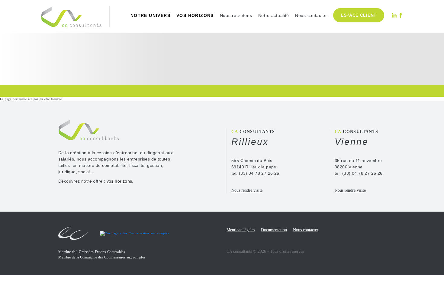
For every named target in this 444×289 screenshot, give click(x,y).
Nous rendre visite (246, 190)
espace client (359, 15)
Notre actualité (273, 15)
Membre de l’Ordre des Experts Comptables (91, 252)
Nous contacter (311, 15)
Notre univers (150, 15)
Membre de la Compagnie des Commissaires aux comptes (101, 257)
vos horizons (195, 15)
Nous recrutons (236, 15)
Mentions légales (241, 230)
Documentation (274, 230)
